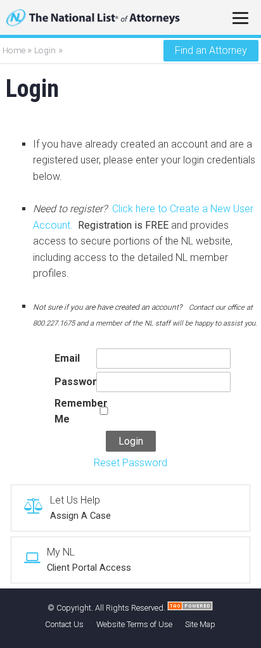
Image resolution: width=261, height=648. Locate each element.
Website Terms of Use (134, 624)
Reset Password (130, 463)
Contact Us (64, 624)
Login (45, 50)
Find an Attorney (211, 50)
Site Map (200, 624)
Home (15, 50)
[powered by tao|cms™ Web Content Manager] (190, 608)
